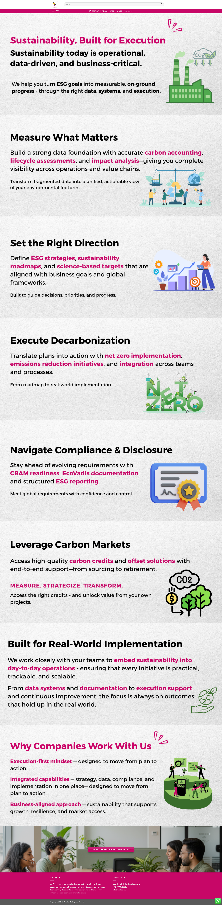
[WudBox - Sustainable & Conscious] (55, 4)
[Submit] (162, 4)
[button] (55, 11)
